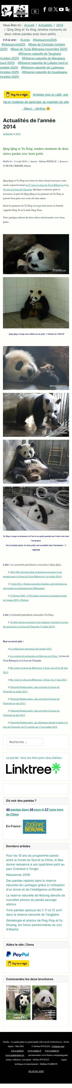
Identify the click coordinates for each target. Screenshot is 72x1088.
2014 (18, 133)
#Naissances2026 (45, 39)
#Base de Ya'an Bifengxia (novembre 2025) (39, 49)
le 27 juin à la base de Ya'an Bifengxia (45, 185)
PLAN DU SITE (36, 1071)
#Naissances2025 (13, 44)
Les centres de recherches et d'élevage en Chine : (34, 656)
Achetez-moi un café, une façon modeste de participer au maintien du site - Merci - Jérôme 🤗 (36, 101)
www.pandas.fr (34, 1050)
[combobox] (24, 742)
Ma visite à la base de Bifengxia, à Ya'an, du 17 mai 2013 (38, 679)
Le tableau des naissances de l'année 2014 (31, 648)
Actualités (8, 133)
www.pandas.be (52, 1050)
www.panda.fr (17, 1050)
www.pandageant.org (15, 1055)
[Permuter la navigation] (35, 11)
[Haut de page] (65, 1081)
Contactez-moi (58, 1046)
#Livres (25, 39)
